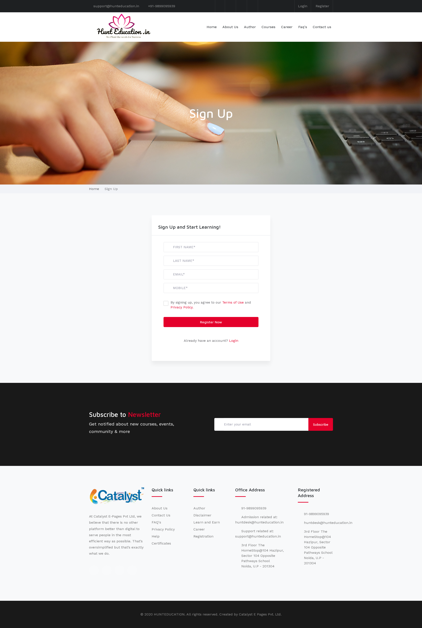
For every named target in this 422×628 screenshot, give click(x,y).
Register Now (211, 322)
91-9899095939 (253, 508)
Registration (203, 536)
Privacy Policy (163, 529)
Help (156, 536)
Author (250, 27)
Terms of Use (233, 302)
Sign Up (111, 189)
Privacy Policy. (182, 307)
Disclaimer (202, 515)
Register (322, 6)
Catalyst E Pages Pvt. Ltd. (260, 614)
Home (212, 27)
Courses (268, 27)
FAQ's (156, 522)
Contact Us (161, 515)
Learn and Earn (206, 522)
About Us (230, 27)
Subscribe (320, 424)
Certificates (161, 543)
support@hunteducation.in (116, 6)
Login (302, 6)
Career (287, 27)
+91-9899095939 (161, 6)
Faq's (302, 27)
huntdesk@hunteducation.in (328, 523)
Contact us (322, 27)
